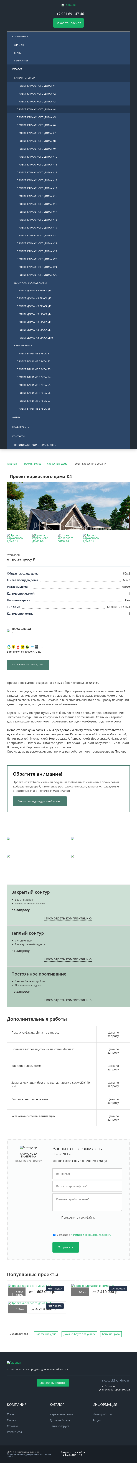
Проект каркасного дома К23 (37, 259)
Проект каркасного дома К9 (36, 148)
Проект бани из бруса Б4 (33, 377)
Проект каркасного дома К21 (37, 243)
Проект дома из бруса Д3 (34, 290)
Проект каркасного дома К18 (37, 219)
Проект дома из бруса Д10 (35, 337)
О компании (20, 36)
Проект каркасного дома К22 (37, 251)
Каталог (17, 69)
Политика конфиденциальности (35, 444)
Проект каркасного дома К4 (36, 109)
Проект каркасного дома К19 (37, 227)
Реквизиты (21, 60)
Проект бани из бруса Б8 (33, 408)
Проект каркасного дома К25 (37, 275)
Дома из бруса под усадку (30, 282)
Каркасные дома (24, 78)
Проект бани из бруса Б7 (33, 400)
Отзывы (19, 45)
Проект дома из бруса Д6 (34, 306)
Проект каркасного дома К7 (36, 133)
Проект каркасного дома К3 (36, 101)
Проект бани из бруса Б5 (33, 385)
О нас (11, 1414)
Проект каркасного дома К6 (36, 125)
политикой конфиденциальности (91, 1234)
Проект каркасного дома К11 (37, 164)
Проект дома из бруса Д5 (34, 298)
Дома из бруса (60, 1420)
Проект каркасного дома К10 (37, 156)
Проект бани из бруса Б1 (33, 353)
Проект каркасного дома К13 (37, 180)
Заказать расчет (68, 23)
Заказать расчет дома (28, 664)
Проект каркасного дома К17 (37, 211)
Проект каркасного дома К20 (37, 235)
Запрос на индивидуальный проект (40, 801)
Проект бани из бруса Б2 (33, 361)
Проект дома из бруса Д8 (34, 322)
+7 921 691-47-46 (70, 13)
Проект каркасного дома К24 (37, 267)
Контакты (18, 436)
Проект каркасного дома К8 (36, 141)
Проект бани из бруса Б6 (33, 393)
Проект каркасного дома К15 (37, 196)
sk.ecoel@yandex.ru (115, 1380)
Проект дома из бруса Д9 (34, 329)
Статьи (18, 52)
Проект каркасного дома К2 (36, 93)
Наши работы (20, 426)
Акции (16, 417)
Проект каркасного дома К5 (36, 117)
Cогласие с (84, 1235)
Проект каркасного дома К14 (37, 188)
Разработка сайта (72, 1452)
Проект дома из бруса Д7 (34, 314)
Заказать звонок (53, 1383)
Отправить (65, 1247)
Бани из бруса (23, 345)
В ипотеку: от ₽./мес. (24, 651)
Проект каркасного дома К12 (37, 172)
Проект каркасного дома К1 (36, 85)
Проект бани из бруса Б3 (33, 369)
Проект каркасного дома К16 (37, 204)
